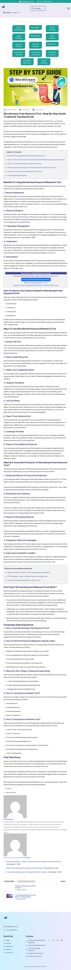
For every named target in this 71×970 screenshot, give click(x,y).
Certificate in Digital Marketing (34, 949)
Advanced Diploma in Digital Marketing (36, 941)
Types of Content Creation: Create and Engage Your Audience (28, 572)
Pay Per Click (51, 44)
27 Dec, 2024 (21, 899)
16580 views (26, 109)
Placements (9, 946)
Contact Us (9, 952)
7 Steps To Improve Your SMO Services (25, 887)
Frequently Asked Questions (17, 175)
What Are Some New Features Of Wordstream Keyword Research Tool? (31, 167)
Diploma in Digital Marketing (36, 945)
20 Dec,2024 (39, 109)
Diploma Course (18, 285)
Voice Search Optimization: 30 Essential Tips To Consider (27, 872)
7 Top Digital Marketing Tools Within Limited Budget (25, 896)
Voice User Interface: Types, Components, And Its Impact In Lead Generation (34, 861)
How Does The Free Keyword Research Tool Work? (24, 171)
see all (27, 858)
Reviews (8, 943)
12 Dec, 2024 (21, 890)
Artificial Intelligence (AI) (19, 29)
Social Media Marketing (52, 53)
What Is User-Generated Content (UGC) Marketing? (25, 868)
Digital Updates (35, 36)
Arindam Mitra (8, 819)
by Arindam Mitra (11, 109)
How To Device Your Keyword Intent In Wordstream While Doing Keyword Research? (36, 160)
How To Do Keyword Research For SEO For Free (23, 580)
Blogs (7, 940)
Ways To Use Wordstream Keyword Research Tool (24, 164)
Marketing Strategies (35, 45)
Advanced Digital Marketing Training (35, 279)
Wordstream (8, 131)
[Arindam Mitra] (15, 806)
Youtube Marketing (44, 62)
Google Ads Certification (33, 285)
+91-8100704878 (45, 1)
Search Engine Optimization (35, 53)
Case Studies (35, 27)
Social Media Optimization (27, 62)
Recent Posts (11, 792)
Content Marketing (52, 29)
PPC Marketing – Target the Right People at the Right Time (27, 576)
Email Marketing (52, 37)
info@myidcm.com (28, 1)
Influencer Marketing (19, 45)
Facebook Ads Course (50, 285)
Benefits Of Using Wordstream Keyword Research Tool (26, 156)
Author (9, 788)
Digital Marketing (19, 37)
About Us (8, 949)
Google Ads (21, 729)
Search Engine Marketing (18, 53)
